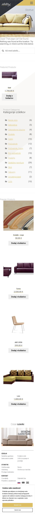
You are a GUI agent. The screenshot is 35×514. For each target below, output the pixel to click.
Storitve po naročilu (24, 470)
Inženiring (4, 470)
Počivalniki (12, 144)
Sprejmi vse (17, 505)
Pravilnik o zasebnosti (8, 481)
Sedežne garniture (16, 162)
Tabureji (11, 172)
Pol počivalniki (14, 153)
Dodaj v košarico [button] (9, 97)
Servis (20, 467)
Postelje (11, 158)
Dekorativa (12, 125)
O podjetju (4, 478)
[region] (17, 499)
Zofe (10, 181)
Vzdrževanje (5, 467)
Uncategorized (14, 177)
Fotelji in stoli (22, 456)
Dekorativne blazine (16, 129)
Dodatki (11, 134)
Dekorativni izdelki (7, 458)
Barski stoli (12, 120)
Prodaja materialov (7, 472)
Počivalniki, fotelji (15, 148)
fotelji (10, 139)
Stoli (10, 167)
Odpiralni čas (22, 478)
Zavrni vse (17, 510)
